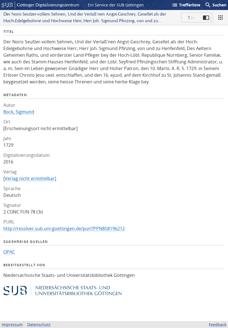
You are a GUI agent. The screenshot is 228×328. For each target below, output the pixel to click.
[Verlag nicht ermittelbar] (29, 178)
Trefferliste (185, 5)
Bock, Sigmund (18, 112)
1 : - (191, 17)
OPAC (9, 252)
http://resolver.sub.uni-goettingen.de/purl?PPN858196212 (64, 228)
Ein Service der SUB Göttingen (116, 5)
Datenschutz (39, 324)
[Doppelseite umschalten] (206, 18)
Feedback (217, 324)
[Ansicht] (220, 17)
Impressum (12, 324)
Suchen (215, 5)
